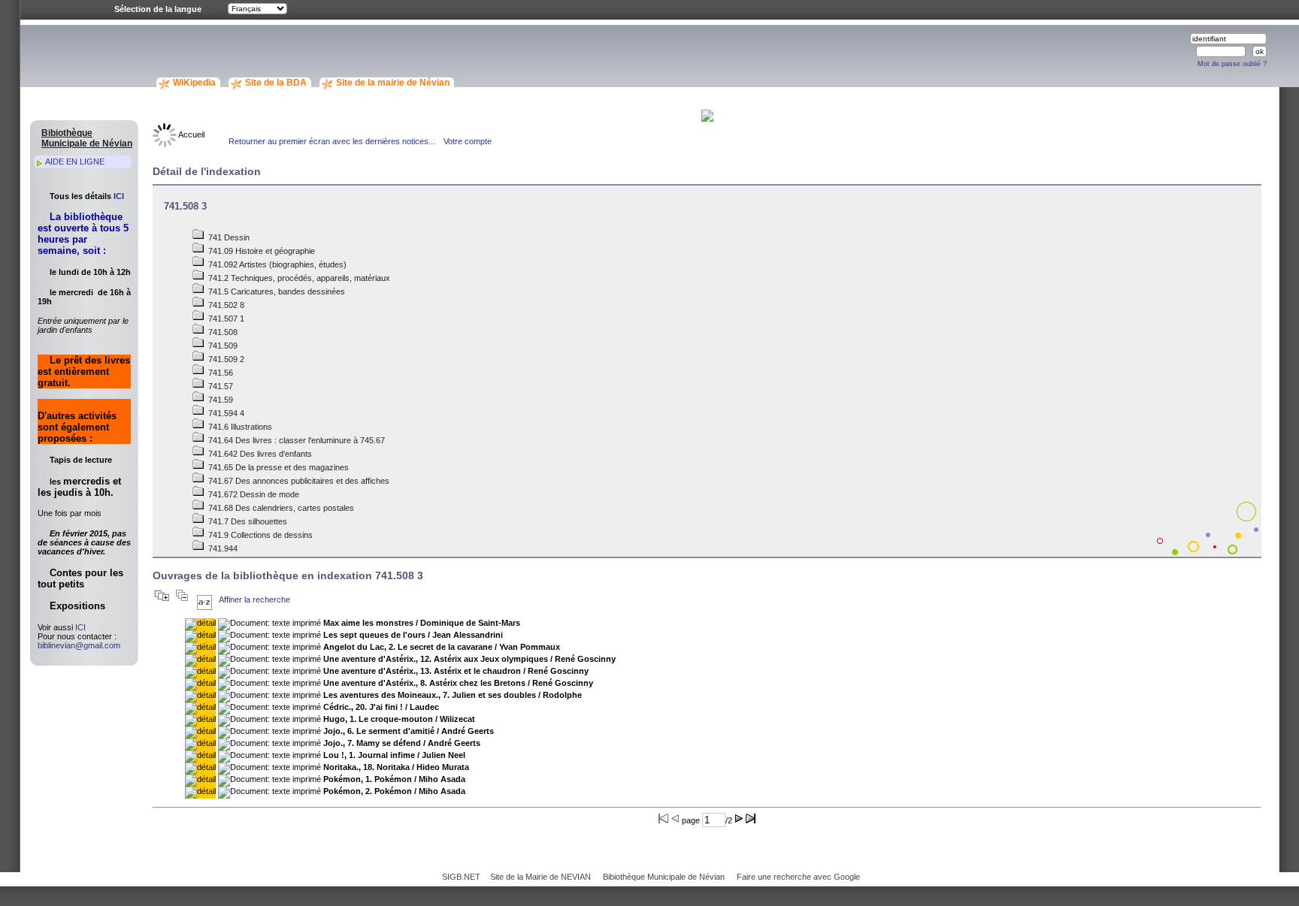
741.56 (219, 372)
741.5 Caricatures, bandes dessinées (275, 291)
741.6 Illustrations (239, 426)
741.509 (222, 345)
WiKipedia (194, 82)
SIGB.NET (461, 876)
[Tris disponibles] (204, 599)
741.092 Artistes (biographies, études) (276, 264)
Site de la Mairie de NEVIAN (540, 876)
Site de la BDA (276, 82)
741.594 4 (225, 413)
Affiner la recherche (254, 599)
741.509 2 (225, 359)
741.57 (219, 386)
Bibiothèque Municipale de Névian (664, 876)
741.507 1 (225, 318)
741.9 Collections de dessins (259, 534)
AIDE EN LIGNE (74, 161)
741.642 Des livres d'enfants (259, 453)
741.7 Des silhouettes (246, 521)
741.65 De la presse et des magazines (277, 467)
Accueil (190, 134)
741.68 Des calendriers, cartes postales (280, 507)
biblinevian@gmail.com (79, 645)
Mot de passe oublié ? (1232, 64)
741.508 (222, 332)
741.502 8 (225, 305)
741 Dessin (228, 237)
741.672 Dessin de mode (252, 494)
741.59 (219, 399)
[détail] (200, 624)
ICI (119, 196)
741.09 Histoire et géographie (260, 250)
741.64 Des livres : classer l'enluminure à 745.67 (295, 440)
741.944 (222, 548)
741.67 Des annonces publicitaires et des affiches (297, 480)
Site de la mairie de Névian (393, 82)
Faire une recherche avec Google (798, 876)
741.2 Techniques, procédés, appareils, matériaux (298, 277)
